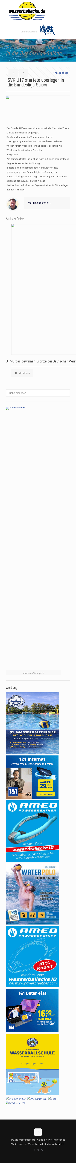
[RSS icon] (41, 1150)
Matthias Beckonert (39, 202)
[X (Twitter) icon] (38, 1150)
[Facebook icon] (34, 1150)
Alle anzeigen (61, 73)
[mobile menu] (71, 7)
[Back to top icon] (38, 1132)
